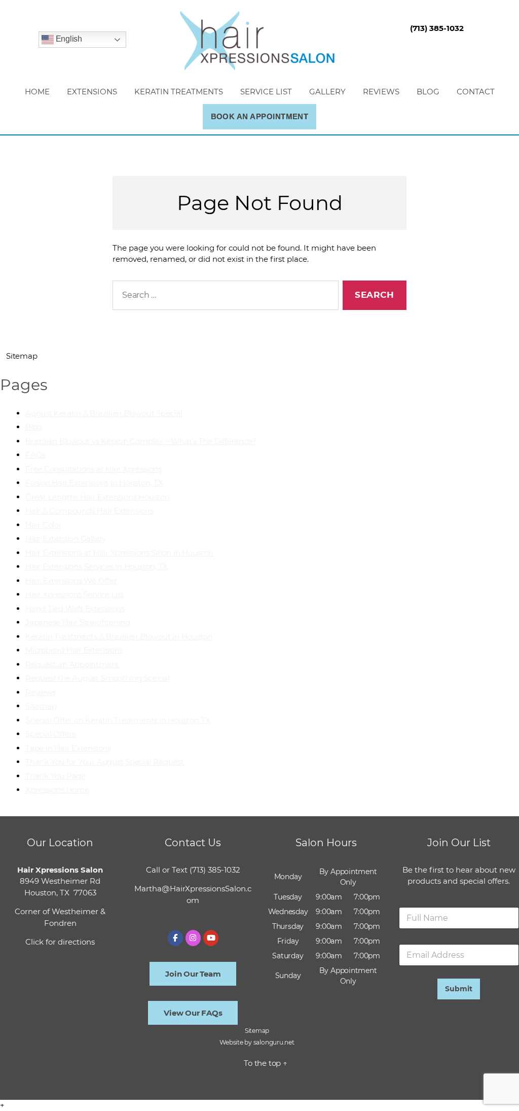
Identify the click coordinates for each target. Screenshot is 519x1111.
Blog (428, 91)
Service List (266, 91)
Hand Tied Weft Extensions (74, 608)
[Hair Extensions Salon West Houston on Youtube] (210, 938)
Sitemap (40, 706)
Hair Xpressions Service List (74, 594)
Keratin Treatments (178, 91)
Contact (476, 91)
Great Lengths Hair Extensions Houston (97, 497)
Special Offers (50, 734)
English (68, 39)
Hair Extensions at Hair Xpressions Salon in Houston (119, 553)
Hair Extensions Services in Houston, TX (96, 566)
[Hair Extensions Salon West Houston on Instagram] (193, 938)
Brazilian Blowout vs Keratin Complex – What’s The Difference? (140, 441)
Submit (458, 988)
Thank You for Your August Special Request (104, 762)
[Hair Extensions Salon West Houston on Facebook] (175, 938)
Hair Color (43, 525)
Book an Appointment (260, 116)
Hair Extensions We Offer (71, 580)
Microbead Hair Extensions (74, 650)
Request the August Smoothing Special (97, 678)
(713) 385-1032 (215, 870)
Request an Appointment (72, 664)
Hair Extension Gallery (65, 538)
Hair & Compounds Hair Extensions (89, 510)
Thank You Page (55, 776)
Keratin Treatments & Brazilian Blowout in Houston (118, 636)
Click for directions (60, 942)
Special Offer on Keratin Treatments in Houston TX (117, 720)
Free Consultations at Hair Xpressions (93, 469)
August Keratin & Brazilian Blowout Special (103, 413)
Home (37, 91)
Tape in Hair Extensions (68, 748)
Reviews (381, 91)
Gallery (327, 91)
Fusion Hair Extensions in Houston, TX (94, 483)
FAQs (35, 455)
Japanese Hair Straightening (77, 622)
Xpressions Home (57, 789)
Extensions (92, 91)
